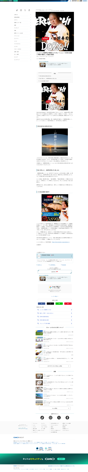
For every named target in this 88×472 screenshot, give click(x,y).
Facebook (64, 264)
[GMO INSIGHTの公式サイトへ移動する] (18, 437)
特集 (15, 30)
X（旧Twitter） (53, 264)
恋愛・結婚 (16, 51)
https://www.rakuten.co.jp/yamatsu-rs (61, 242)
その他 (68, 469)
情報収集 (51, 469)
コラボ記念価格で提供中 (44, 80)
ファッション (16, 35)
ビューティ (16, 38)
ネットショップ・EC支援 (24, 469)
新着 (15, 25)
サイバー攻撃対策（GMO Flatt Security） (45, 443)
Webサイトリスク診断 (44, 442)
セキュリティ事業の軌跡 (61, 443)
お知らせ (16, 14)
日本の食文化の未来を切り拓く (45, 75)
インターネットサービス (16, 469)
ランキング (16, 27)
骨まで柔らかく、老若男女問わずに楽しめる (48, 78)
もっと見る (54, 408)
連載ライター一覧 (17, 22)
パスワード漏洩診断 (37, 442)
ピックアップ (16, 59)
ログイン (16, 19)
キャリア (16, 57)
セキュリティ (36, 469)
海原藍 (72, 378)
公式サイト (40, 264)
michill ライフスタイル (69, 341)
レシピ (15, 41)
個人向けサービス (63, 469)
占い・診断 (16, 54)
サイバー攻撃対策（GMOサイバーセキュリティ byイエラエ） (29, 443)
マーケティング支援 (42, 469)
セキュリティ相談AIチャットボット (53, 442)
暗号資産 (58, 469)
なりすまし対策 (54, 443)
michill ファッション (70, 391)
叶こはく (72, 385)
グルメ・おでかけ (17, 49)
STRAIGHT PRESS (42, 58)
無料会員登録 (16, 17)
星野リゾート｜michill (18, 33)
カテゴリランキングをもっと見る (55, 366)
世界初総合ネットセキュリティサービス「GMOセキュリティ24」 (23, 442)
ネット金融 (54, 469)
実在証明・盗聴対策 (16, 443)
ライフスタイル (17, 43)
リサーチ (47, 469)
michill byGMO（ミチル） (40, 9)
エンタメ (16, 46)
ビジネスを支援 (31, 469)
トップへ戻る (54, 296)
